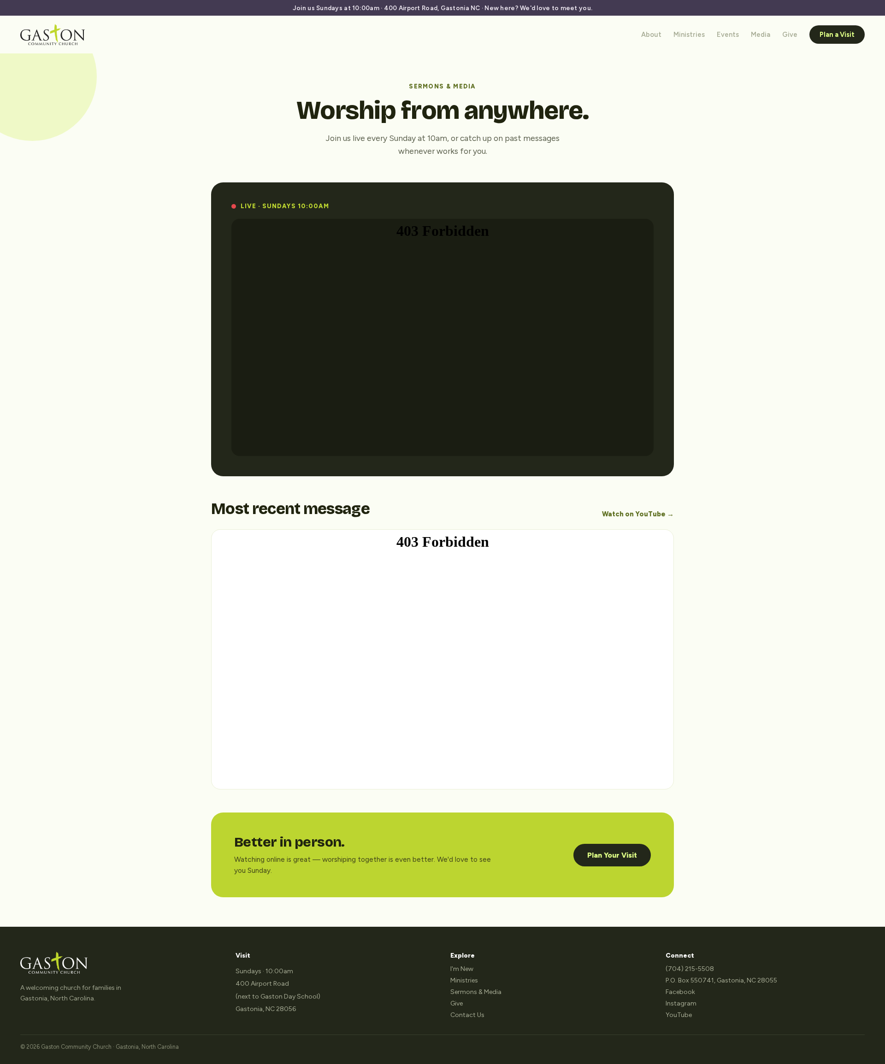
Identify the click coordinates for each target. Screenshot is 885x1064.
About (651, 34)
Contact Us (467, 1015)
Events (728, 34)
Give (789, 34)
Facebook (680, 992)
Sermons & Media (476, 992)
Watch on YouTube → (638, 514)
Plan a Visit (837, 34)
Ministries (689, 34)
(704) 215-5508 (690, 969)
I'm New (461, 969)
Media (760, 34)
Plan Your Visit (612, 855)
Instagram (681, 1003)
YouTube (679, 1015)
